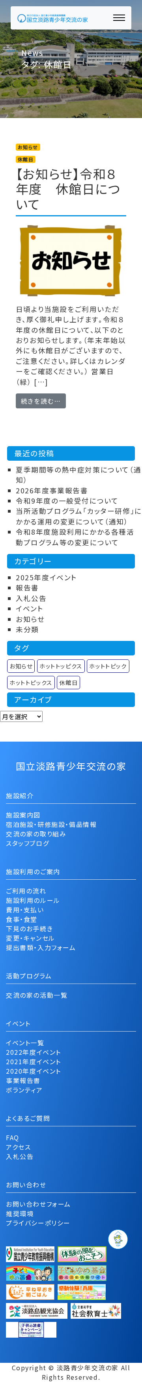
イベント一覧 (25, 1042)
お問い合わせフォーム (38, 1204)
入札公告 (31, 598)
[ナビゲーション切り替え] (119, 18)
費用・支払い (25, 909)
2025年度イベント (46, 577)
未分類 (27, 629)
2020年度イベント (33, 1071)
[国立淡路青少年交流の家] (52, 17)
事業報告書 (23, 1080)
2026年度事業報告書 (52, 490)
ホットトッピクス (60, 666)
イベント (29, 608)
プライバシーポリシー (38, 1222)
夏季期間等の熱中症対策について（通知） (78, 475)
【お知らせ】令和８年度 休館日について (68, 188)
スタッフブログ (27, 843)
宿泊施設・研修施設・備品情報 (51, 824)
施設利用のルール (33, 900)
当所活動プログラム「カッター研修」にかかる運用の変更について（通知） (79, 516)
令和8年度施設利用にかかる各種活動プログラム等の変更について (75, 537)
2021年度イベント (33, 1061)
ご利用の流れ (26, 890)
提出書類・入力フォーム (41, 947)
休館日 (68, 682)
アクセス (18, 1147)
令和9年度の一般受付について (67, 501)
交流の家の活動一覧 (36, 995)
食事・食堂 (21, 919)
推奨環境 (20, 1213)
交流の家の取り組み (36, 833)
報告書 (27, 587)
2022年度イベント (33, 1052)
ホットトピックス (30, 682)
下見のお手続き (29, 928)
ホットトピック (108, 666)
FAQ (12, 1137)
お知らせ (30, 619)
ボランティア (24, 1090)
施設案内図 (23, 815)
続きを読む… (43, 401)
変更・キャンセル (30, 938)
